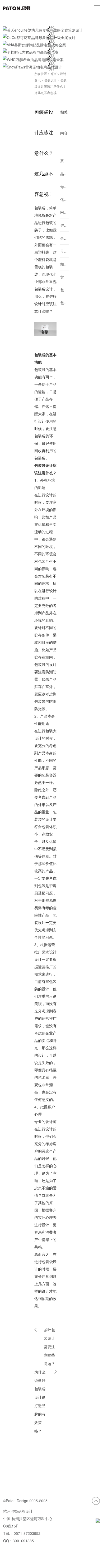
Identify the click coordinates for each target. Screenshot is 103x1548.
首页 (53, 73)
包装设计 (50, 80)
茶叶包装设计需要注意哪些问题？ (49, 1346)
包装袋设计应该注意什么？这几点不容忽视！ (50, 86)
